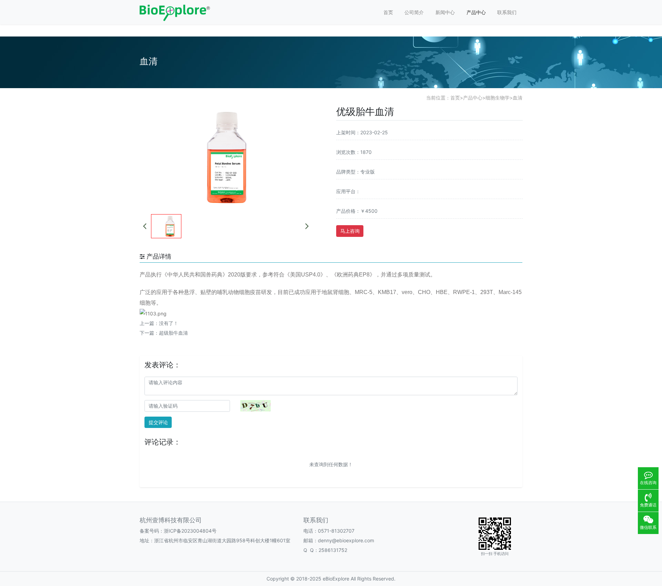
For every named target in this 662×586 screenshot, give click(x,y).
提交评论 (158, 422)
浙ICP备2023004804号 (190, 531)
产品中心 (476, 12)
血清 (517, 98)
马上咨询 (350, 231)
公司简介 (414, 12)
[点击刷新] (255, 405)
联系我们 (506, 12)
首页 (388, 12)
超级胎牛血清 (173, 333)
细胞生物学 (497, 98)
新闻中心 (445, 12)
